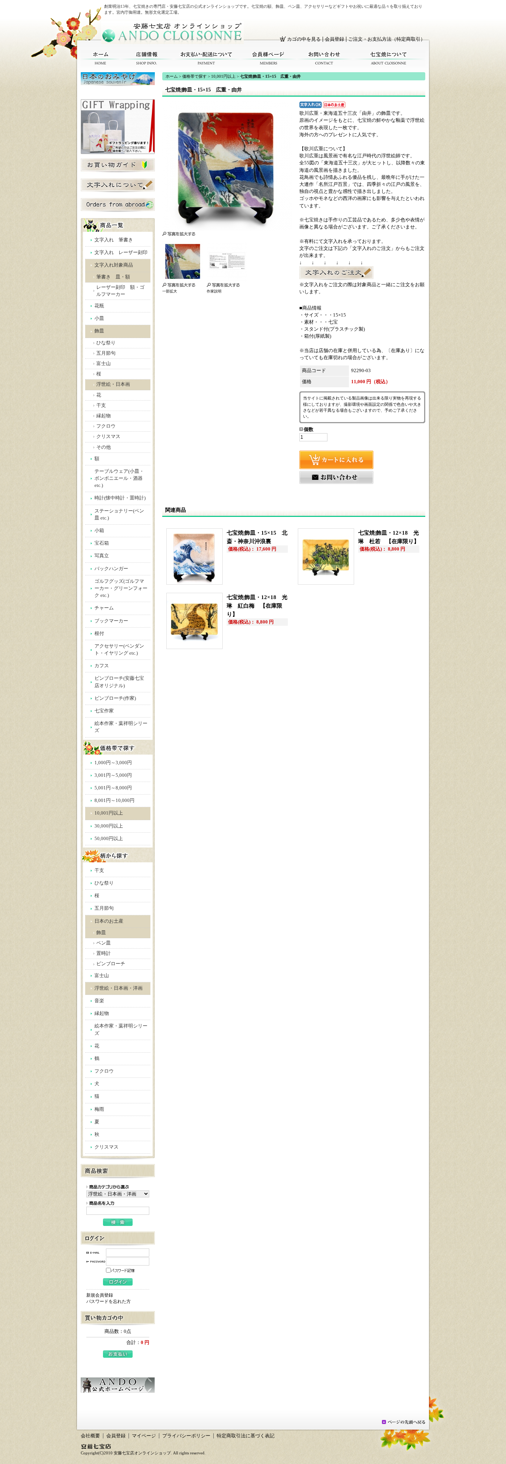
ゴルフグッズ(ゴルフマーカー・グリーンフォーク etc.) (120, 588)
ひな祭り (106, 342)
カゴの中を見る (304, 39)
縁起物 (103, 415)
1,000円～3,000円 (113, 762)
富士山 (103, 363)
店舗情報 (146, 58)
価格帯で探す (194, 76)
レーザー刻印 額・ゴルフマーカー (120, 291)
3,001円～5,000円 (113, 775)
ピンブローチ (110, 963)
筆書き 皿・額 (113, 277)
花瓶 (99, 305)
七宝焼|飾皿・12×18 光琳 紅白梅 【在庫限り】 (257, 605)
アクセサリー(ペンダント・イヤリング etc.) (119, 650)
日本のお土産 (108, 921)
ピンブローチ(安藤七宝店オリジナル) (119, 682)
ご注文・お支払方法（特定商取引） (386, 39)
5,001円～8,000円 (113, 788)
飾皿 (99, 331)
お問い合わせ (324, 58)
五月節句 (106, 353)
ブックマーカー (111, 621)
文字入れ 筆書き (113, 240)
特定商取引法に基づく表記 (245, 1435)
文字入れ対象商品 (113, 265)
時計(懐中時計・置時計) (120, 498)
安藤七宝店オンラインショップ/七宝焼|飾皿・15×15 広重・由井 (172, 32)
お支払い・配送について (206, 58)
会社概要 (90, 1435)
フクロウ (106, 426)
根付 (99, 633)
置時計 (103, 953)
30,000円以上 (108, 826)
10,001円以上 (108, 813)
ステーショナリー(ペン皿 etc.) (119, 514)
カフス (101, 665)
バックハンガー (111, 568)
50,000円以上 (108, 838)
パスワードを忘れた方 (108, 1301)
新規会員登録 (99, 1295)
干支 (101, 405)
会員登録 (334, 39)
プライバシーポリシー (186, 1435)
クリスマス (108, 436)
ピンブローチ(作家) (115, 698)
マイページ (144, 1435)
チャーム (104, 608)
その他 (103, 447)
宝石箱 (101, 543)
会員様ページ (268, 58)
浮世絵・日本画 (113, 384)
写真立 (101, 555)
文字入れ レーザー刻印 (120, 252)
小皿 (99, 318)
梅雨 (99, 1109)
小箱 (99, 530)
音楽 (99, 1000)
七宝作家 (104, 710)
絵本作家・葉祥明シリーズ (120, 727)
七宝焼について (388, 58)
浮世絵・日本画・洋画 (118, 988)
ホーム (100, 58)
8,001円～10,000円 (114, 800)
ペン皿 (103, 943)
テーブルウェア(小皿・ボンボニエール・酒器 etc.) (119, 478)
